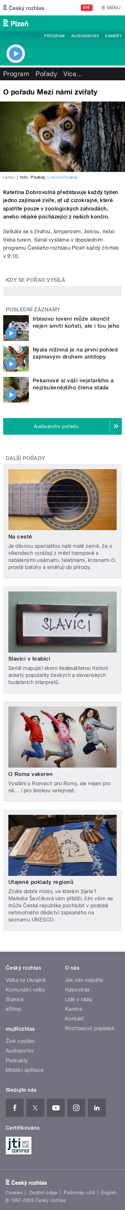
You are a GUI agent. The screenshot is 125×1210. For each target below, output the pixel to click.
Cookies (14, 1192)
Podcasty (17, 1060)
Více (73, 74)
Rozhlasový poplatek (89, 1028)
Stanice (15, 999)
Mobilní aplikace (25, 1070)
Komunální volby (25, 990)
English (109, 1192)
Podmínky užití (79, 1192)
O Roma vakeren (30, 774)
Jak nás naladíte (84, 980)
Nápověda (77, 990)
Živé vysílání (20, 1041)
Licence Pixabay (62, 177)
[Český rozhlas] (23, 7)
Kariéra (73, 1009)
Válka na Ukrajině (26, 980)
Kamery (113, 36)
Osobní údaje (43, 1192)
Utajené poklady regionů (40, 882)
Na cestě (20, 536)
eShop (13, 1009)
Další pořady (25, 458)
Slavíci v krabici (29, 658)
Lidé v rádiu (79, 999)
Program (54, 36)
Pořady (46, 74)
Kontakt (74, 1019)
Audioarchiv (85, 36)
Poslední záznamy (33, 310)
